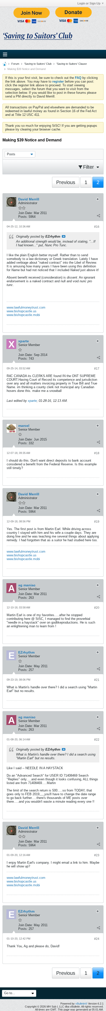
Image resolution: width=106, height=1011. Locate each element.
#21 (96, 680)
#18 (96, 453)
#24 (96, 939)
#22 (96, 739)
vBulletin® (81, 1003)
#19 (96, 521)
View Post (63, 236)
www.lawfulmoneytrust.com (26, 307)
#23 (96, 855)
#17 (96, 368)
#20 (96, 607)
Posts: (23, 217)
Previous (65, 182)
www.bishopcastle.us (21, 311)
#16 (96, 226)
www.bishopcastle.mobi (23, 315)
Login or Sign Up (88, 3)
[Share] (98, 215)
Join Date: (25, 213)
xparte (32, 401)
